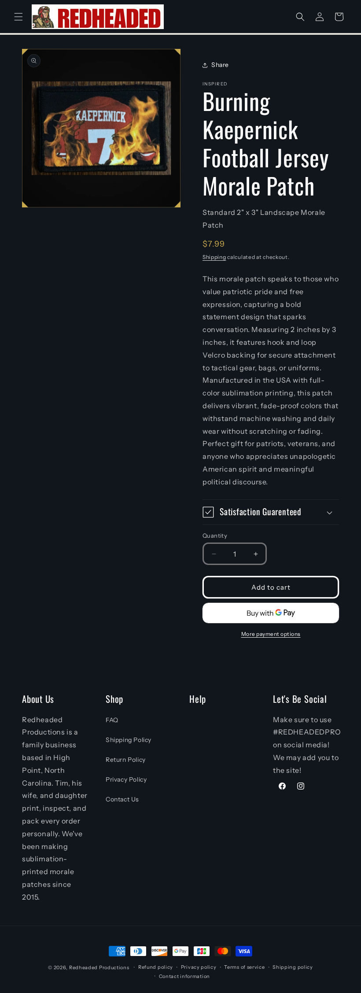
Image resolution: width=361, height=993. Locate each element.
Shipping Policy (128, 740)
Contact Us (122, 799)
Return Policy (126, 760)
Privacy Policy (126, 779)
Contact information (184, 976)
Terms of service (244, 967)
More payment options (271, 634)
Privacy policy (199, 967)
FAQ (112, 720)
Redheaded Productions (99, 967)
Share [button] (220, 65)
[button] (18, 16)
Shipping (214, 257)
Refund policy (155, 967)
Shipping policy (293, 967)
